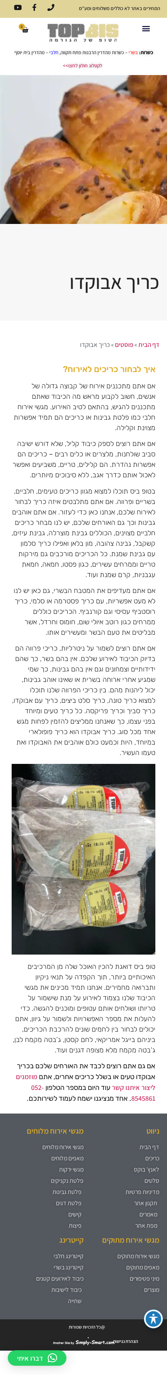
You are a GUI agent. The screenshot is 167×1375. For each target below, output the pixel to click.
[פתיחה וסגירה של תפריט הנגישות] (153, 1319)
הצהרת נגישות (125, 1341)
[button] (146, 28)
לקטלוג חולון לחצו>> (82, 65)
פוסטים (124, 344)
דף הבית (148, 344)
